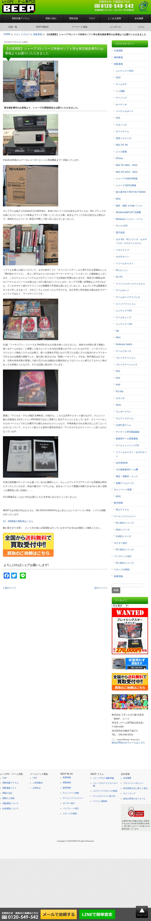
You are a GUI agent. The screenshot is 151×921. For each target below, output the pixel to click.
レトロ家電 (121, 151)
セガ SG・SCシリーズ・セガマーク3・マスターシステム (131, 241)
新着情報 (118, 576)
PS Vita (119, 391)
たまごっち (121, 124)
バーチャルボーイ (125, 111)
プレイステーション (126, 357)
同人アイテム (122, 509)
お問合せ (37, 788)
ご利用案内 (38, 783)
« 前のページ (9, 588)
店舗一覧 (12, 27)
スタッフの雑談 (121, 569)
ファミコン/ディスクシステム (130, 283)
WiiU (118, 337)
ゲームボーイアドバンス (128, 297)
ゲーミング (121, 97)
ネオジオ (120, 398)
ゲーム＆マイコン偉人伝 (104, 796)
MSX (118, 199)
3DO (118, 77)
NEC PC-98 (122, 145)
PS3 (118, 371)
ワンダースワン (123, 411)
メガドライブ (122, 250)
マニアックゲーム (125, 418)
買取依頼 (73, 18)
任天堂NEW (122, 463)
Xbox (118, 405)
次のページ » (100, 588)
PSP (118, 385)
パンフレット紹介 (123, 556)
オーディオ (121, 104)
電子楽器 (120, 232)
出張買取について (10, 808)
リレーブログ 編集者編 (103, 778)
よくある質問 (114, 18)
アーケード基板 (79, 27)
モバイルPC (122, 225)
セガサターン (122, 256)
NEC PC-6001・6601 (127, 172)
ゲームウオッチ (123, 351)
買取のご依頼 (8, 798)
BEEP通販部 (42, 27)
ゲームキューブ (123, 317)
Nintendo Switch (124, 344)
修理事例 (118, 57)
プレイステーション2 (126, 364)
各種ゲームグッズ (125, 483)
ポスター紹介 (120, 543)
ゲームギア (121, 84)
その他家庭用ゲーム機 (127, 469)
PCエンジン (122, 270)
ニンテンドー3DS (125, 71)
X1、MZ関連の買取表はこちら (18, 521)
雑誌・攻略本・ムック (127, 476)
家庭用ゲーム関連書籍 (127, 438)
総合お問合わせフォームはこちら (128, 742)
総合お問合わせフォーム (134, 798)
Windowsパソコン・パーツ (129, 219)
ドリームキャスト (125, 263)
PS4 (118, 378)
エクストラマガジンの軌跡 (105, 791)
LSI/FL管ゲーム (123, 425)
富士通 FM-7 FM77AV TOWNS (131, 192)
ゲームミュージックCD (127, 445)
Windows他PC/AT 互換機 (128, 212)
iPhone (119, 158)
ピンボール (115, 27)
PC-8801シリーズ (125, 523)
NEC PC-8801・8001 (127, 165)
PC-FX (119, 277)
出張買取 (118, 50)
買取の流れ (51, 18)
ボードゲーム (122, 131)
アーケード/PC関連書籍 (127, 432)
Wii (117, 331)
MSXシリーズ (122, 529)
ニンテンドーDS (124, 324)
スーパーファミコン (126, 304)
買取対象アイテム (20, 18)
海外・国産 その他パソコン (129, 205)
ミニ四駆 (120, 91)
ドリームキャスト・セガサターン (131, 454)
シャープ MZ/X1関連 (126, 185)
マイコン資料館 (100, 801)
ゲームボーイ (122, 290)
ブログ (92, 18)
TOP (4, 778)
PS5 (118, 118)
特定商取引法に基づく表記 (135, 788)
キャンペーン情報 (123, 489)
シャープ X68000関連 (127, 178)
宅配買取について (10, 803)
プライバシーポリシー (133, 783)
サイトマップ (129, 793)
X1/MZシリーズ (123, 536)
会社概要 (138, 18)
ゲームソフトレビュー (125, 516)
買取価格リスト (9, 788)
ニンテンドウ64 (124, 310)
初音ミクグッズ (123, 138)
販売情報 (118, 503)
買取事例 (118, 64)
